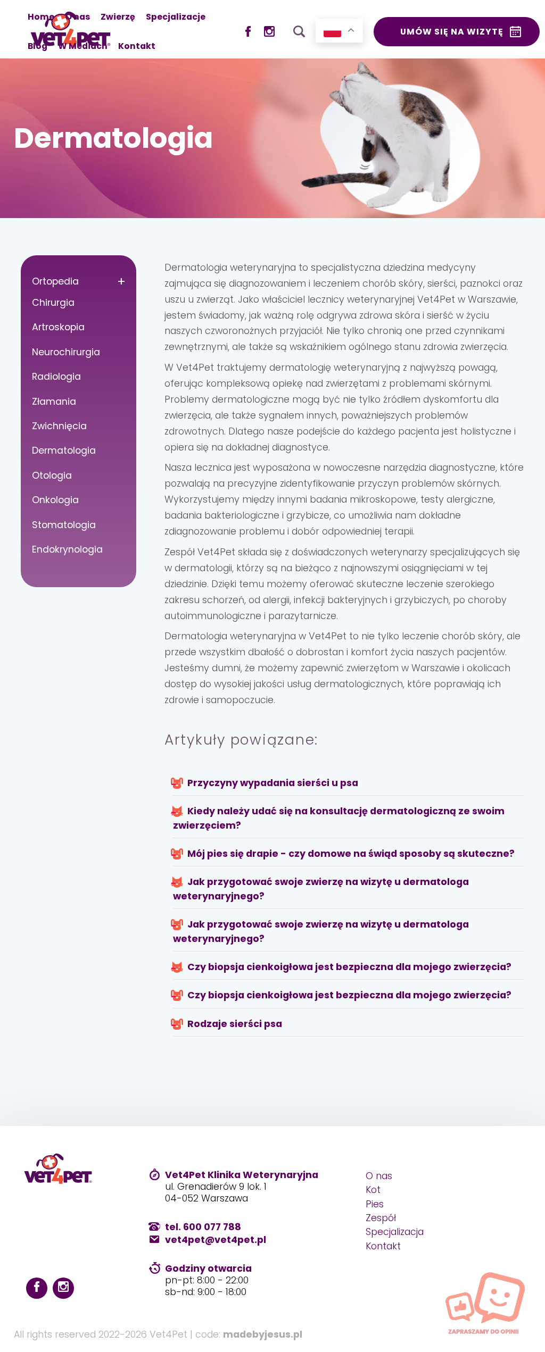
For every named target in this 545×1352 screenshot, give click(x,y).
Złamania (54, 401)
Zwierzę (118, 17)
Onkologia (55, 500)
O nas (77, 17)
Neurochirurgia (66, 352)
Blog (37, 46)
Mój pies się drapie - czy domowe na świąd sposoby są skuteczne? (350, 853)
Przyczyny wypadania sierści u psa (271, 783)
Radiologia (56, 376)
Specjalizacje (175, 17)
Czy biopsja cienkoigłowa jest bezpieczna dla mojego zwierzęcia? (348, 967)
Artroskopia (58, 327)
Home (41, 17)
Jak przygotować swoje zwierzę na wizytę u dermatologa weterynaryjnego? (321, 888)
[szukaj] (299, 29)
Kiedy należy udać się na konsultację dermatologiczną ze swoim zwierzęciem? (339, 818)
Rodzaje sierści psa (233, 1023)
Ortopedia (55, 281)
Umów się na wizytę (451, 32)
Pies (375, 1204)
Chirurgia (53, 302)
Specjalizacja (395, 1231)
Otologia (52, 475)
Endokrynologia (67, 549)
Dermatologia (64, 450)
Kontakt (136, 46)
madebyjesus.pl (262, 1334)
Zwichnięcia (59, 426)
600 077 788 (212, 1227)
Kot (373, 1189)
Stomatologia (64, 525)
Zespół (381, 1218)
